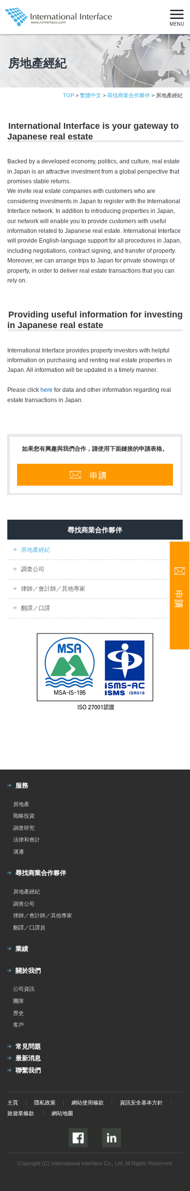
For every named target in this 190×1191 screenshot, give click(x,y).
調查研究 (24, 828)
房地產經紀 (35, 549)
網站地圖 (62, 1113)
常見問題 (28, 1046)
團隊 (18, 1001)
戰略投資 (24, 816)
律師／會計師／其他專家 (53, 588)
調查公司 (32, 569)
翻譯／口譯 (35, 608)
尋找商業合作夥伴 (128, 95)
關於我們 (28, 970)
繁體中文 (90, 95)
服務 (22, 785)
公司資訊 (24, 989)
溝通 (18, 852)
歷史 (18, 1013)
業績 (22, 948)
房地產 (21, 804)
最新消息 (28, 1058)
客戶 (18, 1025)
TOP (68, 95)
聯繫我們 (28, 1070)
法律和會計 (26, 839)
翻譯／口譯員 (29, 927)
